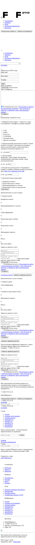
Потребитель (9, 478)
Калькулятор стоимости (9, 31)
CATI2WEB (7, 136)
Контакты (8, 28)
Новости (7, 469)
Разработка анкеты (9, 181)
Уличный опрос (8, 138)
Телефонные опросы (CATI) (14, 495)
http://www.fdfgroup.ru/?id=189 (14, 171)
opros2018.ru (9, 425)
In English (4, 65)
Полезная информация (12, 26)
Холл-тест (6, 134)
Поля (6, 24)
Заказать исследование (25, 31)
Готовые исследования (12, 416)
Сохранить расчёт (7, 275)
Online (5, 132)
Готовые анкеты (10, 418)
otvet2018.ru (8, 426)
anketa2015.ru (9, 419)
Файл (3, 84)
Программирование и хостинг (13, 185)
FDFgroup (8, 468)
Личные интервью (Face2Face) (15, 489)
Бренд (7, 481)
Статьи (7, 414)
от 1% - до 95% (6, 164)
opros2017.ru (9, 423)
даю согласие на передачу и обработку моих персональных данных (15, 110)
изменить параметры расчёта (22, 275)
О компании (9, 21)
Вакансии (8, 471)
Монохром (16, 542)
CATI (5, 130)
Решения (7, 22)
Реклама (7, 479)
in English (4, 402)
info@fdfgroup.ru (6, 458)
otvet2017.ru (8, 421)
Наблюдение (9, 491)
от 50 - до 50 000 (6, 174)
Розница (7, 483)
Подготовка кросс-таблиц (11, 183)
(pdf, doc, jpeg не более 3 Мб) (15, 259)
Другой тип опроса (9, 140)
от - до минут (5, 152)
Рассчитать (5, 189)
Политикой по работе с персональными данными (17, 107)
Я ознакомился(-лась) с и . (17, 266)
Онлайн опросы (10, 493)
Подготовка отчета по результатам (14, 187)
